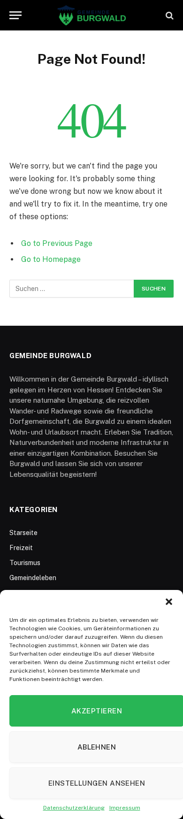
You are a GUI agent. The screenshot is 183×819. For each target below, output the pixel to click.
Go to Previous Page (56, 243)
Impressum (124, 807)
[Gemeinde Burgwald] (91, 15)
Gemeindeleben (32, 578)
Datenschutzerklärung (74, 807)
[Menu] (15, 15)
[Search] (169, 15)
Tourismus (24, 562)
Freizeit (21, 547)
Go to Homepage (51, 259)
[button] (169, 601)
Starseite (23, 532)
